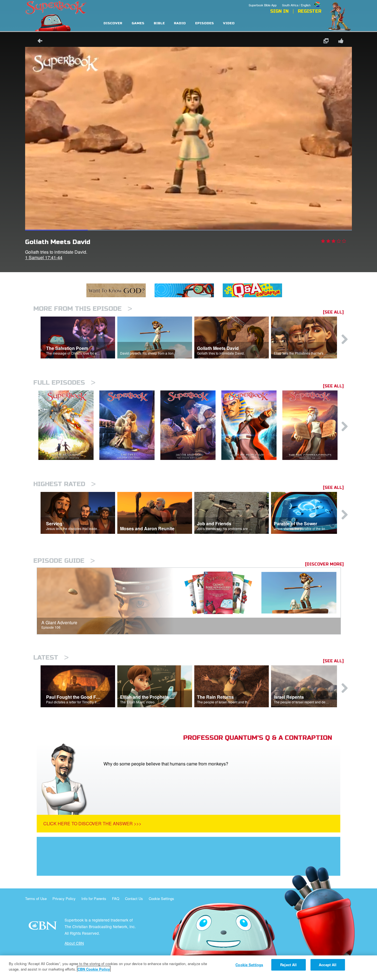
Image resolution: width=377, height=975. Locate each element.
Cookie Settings (161, 898)
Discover (112, 23)
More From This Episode (82, 308)
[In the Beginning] (68, 425)
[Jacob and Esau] (190, 425)
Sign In (279, 11)
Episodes (204, 23)
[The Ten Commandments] (312, 425)
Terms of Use (36, 898)
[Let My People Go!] (251, 425)
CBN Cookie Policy (94, 969)
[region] (188, 965)
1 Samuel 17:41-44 (43, 257)
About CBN (74, 943)
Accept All (327, 964)
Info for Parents (93, 898)
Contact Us (134, 898)
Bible (159, 23)
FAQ (115, 898)
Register (309, 11)
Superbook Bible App (263, 5)
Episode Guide (64, 560)
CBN (43, 927)
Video (229, 23)
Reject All (288, 964)
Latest (51, 657)
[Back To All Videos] (38, 41)
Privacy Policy (64, 898)
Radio (180, 23)
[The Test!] (129, 425)
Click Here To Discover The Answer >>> (92, 823)
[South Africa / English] (301, 1)
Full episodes (64, 382)
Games (138, 23)
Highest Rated (64, 484)
